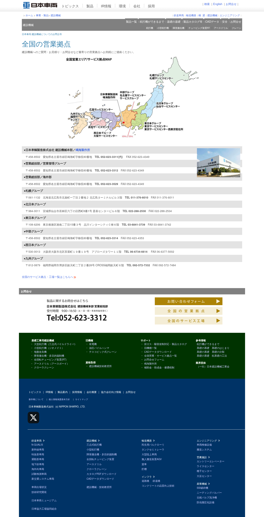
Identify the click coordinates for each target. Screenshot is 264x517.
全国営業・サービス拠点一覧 (160, 355)
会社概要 (92, 392)
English (217, 4)
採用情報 (77, 392)
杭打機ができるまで (152, 21)
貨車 (144, 464)
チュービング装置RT (199, 27)
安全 (224, 21)
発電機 (93, 344)
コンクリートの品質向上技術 (158, 485)
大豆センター (204, 476)
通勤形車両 (38, 459)
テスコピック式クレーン (103, 352)
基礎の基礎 (174, 21)
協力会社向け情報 (111, 392)
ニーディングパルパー (209, 492)
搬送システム (204, 449)
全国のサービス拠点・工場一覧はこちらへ (47, 277)
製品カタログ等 (192, 21)
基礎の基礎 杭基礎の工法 (212, 355)
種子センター (204, 471)
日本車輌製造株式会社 (41, 406)
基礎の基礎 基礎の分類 (210, 352)
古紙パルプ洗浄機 (207, 497)
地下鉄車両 (38, 464)
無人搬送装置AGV (152, 459)
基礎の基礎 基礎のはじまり (213, 348)
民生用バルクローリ (153, 444)
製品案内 (63, 392)
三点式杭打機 (94, 444)
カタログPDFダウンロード (102, 474)
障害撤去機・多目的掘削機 (49, 355)
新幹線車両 (38, 449)
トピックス (70, 5)
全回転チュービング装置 (100, 459)
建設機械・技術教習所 (99, 487)
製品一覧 (131, 21)
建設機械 (56, 15)
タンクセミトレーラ (153, 449)
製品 (89, 5)
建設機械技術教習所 (100, 366)
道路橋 (145, 481)
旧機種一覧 (150, 348)
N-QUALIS (37, 444)
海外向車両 (38, 469)
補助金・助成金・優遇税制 (159, 367)
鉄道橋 (156, 481)
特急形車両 (38, 454)
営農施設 (202, 457)
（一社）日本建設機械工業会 (213, 366)
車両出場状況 (39, 487)
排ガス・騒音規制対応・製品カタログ (165, 344)
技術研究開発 (39, 492)
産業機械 (202, 483)
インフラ (147, 476)
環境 (122, 5)
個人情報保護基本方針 (59, 399)
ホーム (29, 15)
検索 (207, 4)
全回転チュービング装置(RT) (50, 359)
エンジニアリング (230, 15)
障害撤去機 (178, 27)
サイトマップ (81, 399)
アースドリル (221, 27)
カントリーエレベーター (210, 461)
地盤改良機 (40, 352)
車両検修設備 (204, 444)
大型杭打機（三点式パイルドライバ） (55, 344)
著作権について (36, 399)
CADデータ (212, 21)
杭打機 (149, 27)
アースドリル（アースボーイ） (51, 363)
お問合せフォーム (154, 359)
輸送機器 (191, 15)
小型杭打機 (163, 27)
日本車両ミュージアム (44, 500)
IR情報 (106, 5)
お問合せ (231, 4)
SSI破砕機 (202, 488)
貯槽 (144, 469)
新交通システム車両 (43, 478)
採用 (151, 5)
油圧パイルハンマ (99, 348)
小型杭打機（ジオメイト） (49, 348)
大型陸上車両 (149, 454)
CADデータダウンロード (158, 352)
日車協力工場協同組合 (44, 508)
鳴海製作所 (83, 150)
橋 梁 (201, 15)
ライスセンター (205, 466)
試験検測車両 (39, 474)
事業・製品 (42, 15)
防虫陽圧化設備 (205, 502)
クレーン (236, 27)
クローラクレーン (44, 367)
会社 (136, 5)
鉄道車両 (179, 15)
